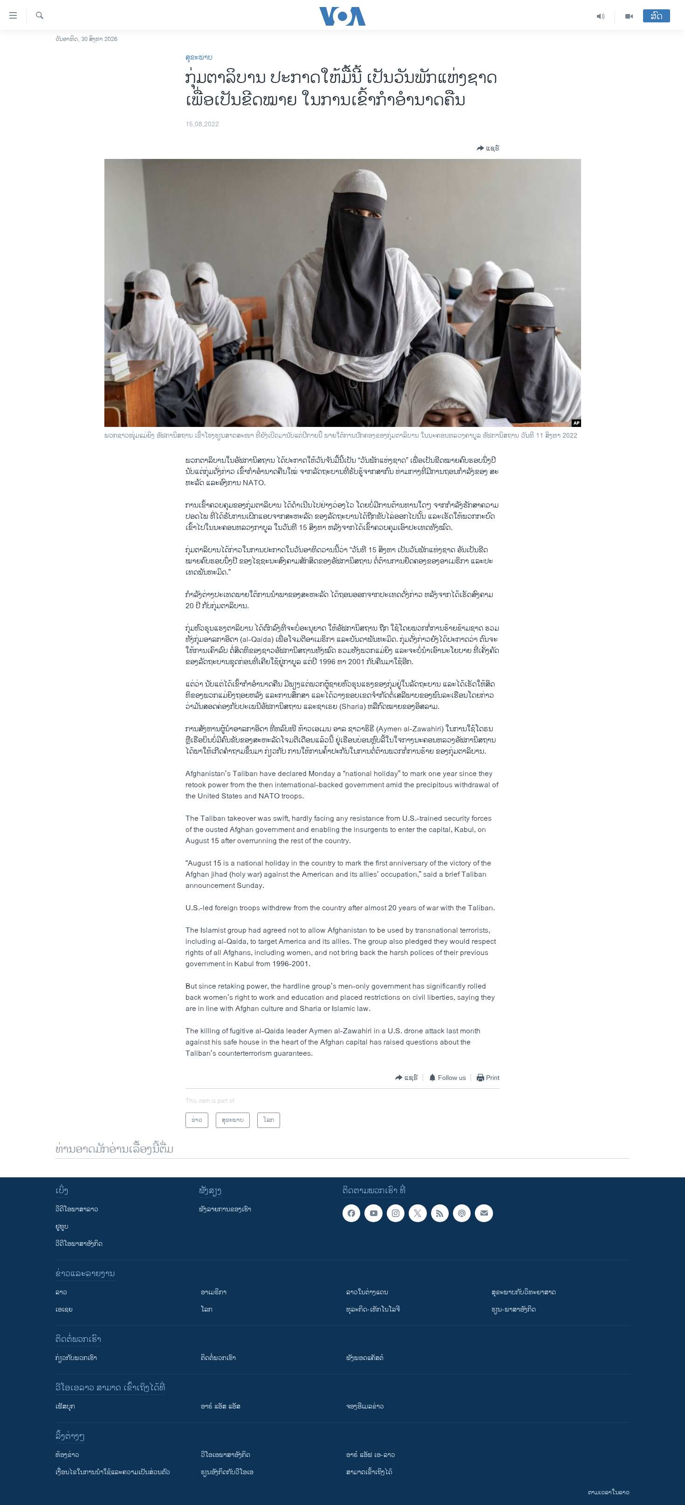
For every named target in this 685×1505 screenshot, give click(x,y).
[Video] (629, 16)
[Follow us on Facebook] (351, 1213)
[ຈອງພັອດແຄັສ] (484, 1213)
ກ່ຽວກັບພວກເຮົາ (76, 1358)
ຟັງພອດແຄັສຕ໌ (365, 1358)
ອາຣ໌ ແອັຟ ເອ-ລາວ (370, 1455)
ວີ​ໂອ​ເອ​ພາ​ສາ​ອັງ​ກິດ (225, 1455)
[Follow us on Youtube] (373, 1213)
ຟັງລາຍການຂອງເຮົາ (225, 1209)
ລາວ (61, 1292)
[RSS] (440, 1213)
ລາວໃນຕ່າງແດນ (367, 1292)
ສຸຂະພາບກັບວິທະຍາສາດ (524, 1292)
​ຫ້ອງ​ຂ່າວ (67, 1455)
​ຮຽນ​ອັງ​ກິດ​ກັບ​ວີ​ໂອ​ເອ (227, 1472)
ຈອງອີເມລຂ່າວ (365, 1406)
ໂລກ (206, 1309)
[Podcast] (462, 1213)
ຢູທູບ (61, 1226)
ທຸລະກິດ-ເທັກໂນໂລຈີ (373, 1309)
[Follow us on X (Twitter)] (417, 1213)
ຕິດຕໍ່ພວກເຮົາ (218, 1358)
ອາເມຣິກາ (213, 1292)
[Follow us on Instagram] (395, 1213)
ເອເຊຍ (64, 1309)
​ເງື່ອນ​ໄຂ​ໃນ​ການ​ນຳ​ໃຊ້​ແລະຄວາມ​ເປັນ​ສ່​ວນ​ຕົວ (112, 1472)
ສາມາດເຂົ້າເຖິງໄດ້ (369, 1472)
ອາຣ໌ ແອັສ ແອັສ (220, 1406)
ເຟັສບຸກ (65, 1406)
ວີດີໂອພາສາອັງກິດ (79, 1244)
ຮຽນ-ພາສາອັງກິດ (514, 1309)
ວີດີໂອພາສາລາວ (76, 1209)
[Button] (488, 148)
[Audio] (601, 16)
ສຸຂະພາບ (198, 57)
